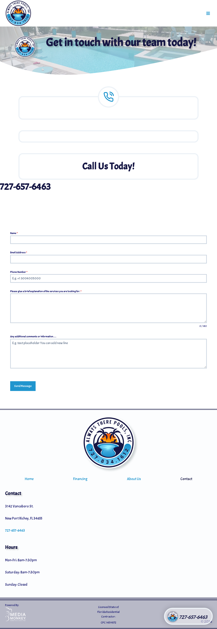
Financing (80, 479)
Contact (186, 479)
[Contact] (108, 108)
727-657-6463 (25, 187)
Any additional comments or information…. (33, 336)
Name (14, 233)
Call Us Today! (108, 166)
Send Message (23, 386)
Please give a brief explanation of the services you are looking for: (45, 291)
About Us (134, 479)
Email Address (18, 252)
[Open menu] (208, 13)
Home (29, 479)
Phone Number (18, 272)
